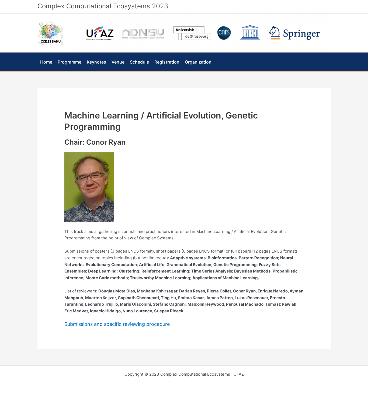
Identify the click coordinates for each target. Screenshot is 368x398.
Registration (166, 62)
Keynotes (96, 62)
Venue (118, 62)
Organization (198, 62)
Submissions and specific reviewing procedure (117, 324)
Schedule (139, 62)
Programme (69, 62)
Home (46, 62)
